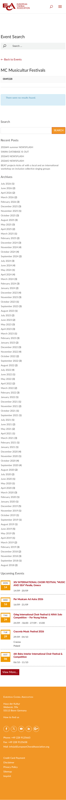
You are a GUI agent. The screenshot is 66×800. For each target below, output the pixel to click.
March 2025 (7, 234)
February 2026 (8, 202)
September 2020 (9, 465)
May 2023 (6, 324)
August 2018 (7, 565)
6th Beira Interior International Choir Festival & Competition (38, 655)
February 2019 (8, 547)
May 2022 (6, 379)
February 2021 (8, 443)
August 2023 (7, 311)
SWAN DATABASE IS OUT (15, 152)
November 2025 (9, 211)
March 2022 (7, 388)
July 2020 (6, 474)
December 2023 (9, 293)
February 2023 (8, 338)
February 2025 (8, 238)
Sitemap (7, 772)
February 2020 (8, 497)
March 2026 (7, 197)
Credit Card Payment (14, 758)
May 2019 (6, 533)
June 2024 (6, 265)
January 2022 (8, 397)
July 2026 (6, 184)
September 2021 (9, 415)
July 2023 (6, 315)
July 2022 (6, 370)
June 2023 (6, 320)
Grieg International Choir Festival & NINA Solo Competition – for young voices (38, 616)
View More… (10, 672)
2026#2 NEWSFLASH (12, 161)
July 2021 (6, 420)
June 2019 (6, 529)
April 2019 (6, 538)
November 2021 (9, 406)
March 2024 (7, 279)
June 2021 (6, 424)
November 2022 (9, 352)
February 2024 (8, 284)
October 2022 (8, 356)
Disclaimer (8, 762)
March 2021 (7, 438)
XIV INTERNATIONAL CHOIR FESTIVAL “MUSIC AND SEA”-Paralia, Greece (39, 584)
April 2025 (6, 229)
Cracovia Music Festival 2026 (29, 631)
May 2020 (6, 483)
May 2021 (6, 429)
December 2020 (9, 452)
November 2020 (9, 456)
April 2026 (6, 193)
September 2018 (9, 561)
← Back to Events (11, 59)
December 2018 (9, 552)
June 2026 (6, 188)
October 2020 (8, 461)
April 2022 (6, 384)
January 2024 (8, 288)
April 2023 (6, 329)
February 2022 (8, 393)
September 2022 (9, 361)
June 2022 (6, 374)
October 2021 (8, 411)
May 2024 (6, 270)
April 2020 (6, 488)
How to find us (11, 717)
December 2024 (9, 243)
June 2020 (6, 479)
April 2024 (6, 275)
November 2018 (9, 556)
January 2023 (8, 343)
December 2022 (9, 347)
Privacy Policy (10, 767)
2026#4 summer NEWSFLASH (17, 147)
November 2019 (9, 511)
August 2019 (7, 524)
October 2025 (8, 215)
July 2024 (6, 261)
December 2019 (9, 506)
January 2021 (8, 447)
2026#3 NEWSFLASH (12, 156)
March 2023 (7, 334)
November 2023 (9, 297)
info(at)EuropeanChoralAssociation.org (29, 747)
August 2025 (7, 220)
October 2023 (8, 302)
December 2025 (9, 206)
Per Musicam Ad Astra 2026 (28, 599)
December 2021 (9, 402)
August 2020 (7, 470)
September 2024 (9, 256)
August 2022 (7, 365)
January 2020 (8, 502)
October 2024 (8, 252)
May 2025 (6, 225)
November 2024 (9, 247)
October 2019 (8, 515)
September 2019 (9, 520)
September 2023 (9, 306)
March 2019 (7, 542)
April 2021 (6, 433)
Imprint (7, 776)
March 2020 (7, 493)
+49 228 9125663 (20, 738)
